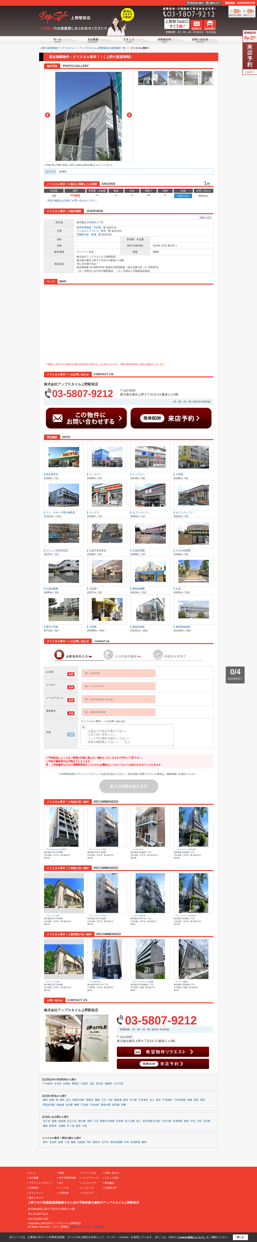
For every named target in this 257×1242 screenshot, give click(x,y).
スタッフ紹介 (111, 1177)
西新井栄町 (49, 1104)
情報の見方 (206, 217)
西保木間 (106, 1104)
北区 (92, 1083)
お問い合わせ (111, 1172)
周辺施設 (109, 1182)
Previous (47, 115)
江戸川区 (118, 1083)
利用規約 (66, 774)
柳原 (62, 1100)
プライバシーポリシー (88, 774)
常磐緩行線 (83, 234)
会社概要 (34, 1177)
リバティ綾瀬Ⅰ (182, 982)
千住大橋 (166, 1121)
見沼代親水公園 (151, 1121)
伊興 (123, 1104)
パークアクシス (90, 1177)
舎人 (152, 1100)
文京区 (58, 1083)
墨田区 (75, 1083)
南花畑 (115, 1104)
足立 (68, 1100)
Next (129, 115)
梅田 (45, 1100)
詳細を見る (183, 195)
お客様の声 (110, 1187)
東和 (125, 1100)
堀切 (186, 1121)
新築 (61, 1172)
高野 (89, 1121)
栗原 (196, 1100)
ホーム (32, 1172)
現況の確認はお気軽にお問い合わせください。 (73, 200)
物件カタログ (36, 1197)
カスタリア (88, 1192)
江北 (103, 1100)
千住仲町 (94, 1104)
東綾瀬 (60, 1104)
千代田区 (48, 1083)
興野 (76, 1104)
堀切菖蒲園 (116, 1142)
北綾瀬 (61, 1121)
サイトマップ (36, 1192)
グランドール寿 (52, 916)
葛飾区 (108, 1083)
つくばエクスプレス (88, 230)
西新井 (90, 1100)
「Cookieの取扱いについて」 (191, 1237)
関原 (202, 1100)
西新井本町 (78, 1100)
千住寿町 (143, 1100)
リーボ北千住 (94, 982)
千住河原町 (180, 1100)
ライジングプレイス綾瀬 (142, 982)
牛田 (192, 1121)
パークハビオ (89, 1172)
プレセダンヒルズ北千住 (56, 849)
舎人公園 (130, 1121)
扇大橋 (82, 1121)
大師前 (61, 1126)
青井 (93, 222)
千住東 (84, 1104)
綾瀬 (93, 234)
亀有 (144, 1142)
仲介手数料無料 (67, 1177)
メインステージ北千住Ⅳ (186, 849)
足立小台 (72, 1121)
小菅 (199, 1121)
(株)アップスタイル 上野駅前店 (88, 1226)
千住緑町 (167, 1100)
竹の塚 (133, 1100)
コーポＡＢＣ (138, 849)
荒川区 (99, 1083)
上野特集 (64, 1192)
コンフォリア (89, 1182)
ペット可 (64, 1187)
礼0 (61, 1182)
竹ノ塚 (70, 1126)
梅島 (97, 1100)
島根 (189, 1100)
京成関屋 (177, 1121)
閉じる (240, 1237)
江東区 (84, 1083)
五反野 (97, 227)
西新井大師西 (107, 1121)
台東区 (66, 1083)
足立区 (87, 222)
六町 (110, 1100)
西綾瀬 (118, 1100)
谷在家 (69, 1104)
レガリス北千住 (139, 916)
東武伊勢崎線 (84, 227)
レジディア (88, 1187)
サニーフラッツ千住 (97, 849)
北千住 (46, 1121)
